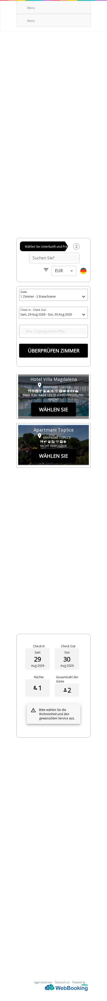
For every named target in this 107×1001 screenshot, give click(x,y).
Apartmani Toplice (54, 430)
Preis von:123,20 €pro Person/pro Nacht (54, 397)
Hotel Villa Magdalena (53, 379)
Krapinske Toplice (57, 387)
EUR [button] (59, 270)
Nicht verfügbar (53, 446)
